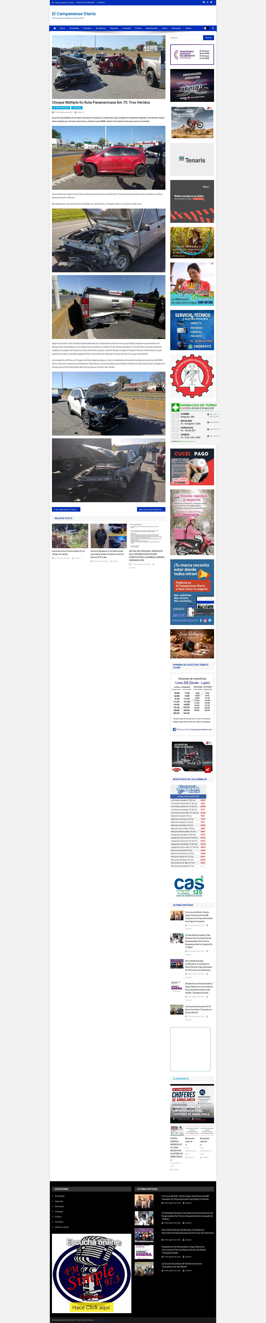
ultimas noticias (62, 1227)
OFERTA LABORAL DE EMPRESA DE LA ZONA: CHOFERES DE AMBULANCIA (191, 1110)
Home (62, 28)
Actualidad (74, 28)
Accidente (77, 108)
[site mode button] (206, 28)
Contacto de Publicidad (85, 2)
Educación (59, 1206)
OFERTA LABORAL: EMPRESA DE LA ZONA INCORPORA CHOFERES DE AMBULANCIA (176, 1147)
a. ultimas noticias (61, 108)
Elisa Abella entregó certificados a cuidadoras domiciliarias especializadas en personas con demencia (198, 965)
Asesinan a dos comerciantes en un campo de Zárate (68, 552)
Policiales (87, 28)
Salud (164, 28)
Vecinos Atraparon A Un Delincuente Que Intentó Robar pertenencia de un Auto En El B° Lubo (107, 554)
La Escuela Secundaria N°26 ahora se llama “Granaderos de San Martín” (198, 1009)
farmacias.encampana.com (188, 441)
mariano (80, 112)
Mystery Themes (100, 1320)
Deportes (114, 28)
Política (138, 28)
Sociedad (127, 28)
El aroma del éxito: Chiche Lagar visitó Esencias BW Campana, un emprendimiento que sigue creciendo (199, 917)
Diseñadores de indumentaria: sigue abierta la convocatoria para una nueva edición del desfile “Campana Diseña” (199, 988)
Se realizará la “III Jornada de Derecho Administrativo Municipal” (68, 509)
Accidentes (101, 28)
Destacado (176, 28)
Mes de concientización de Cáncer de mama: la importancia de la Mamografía (152, 509)
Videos (188, 28)
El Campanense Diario (74, 13)
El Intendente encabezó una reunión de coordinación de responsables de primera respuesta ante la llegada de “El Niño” (198, 941)
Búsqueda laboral (190, 1140)
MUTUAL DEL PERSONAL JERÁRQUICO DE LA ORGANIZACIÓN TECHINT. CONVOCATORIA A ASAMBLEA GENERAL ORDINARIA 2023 (147, 555)
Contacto (101, 2)
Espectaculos (152, 28)
